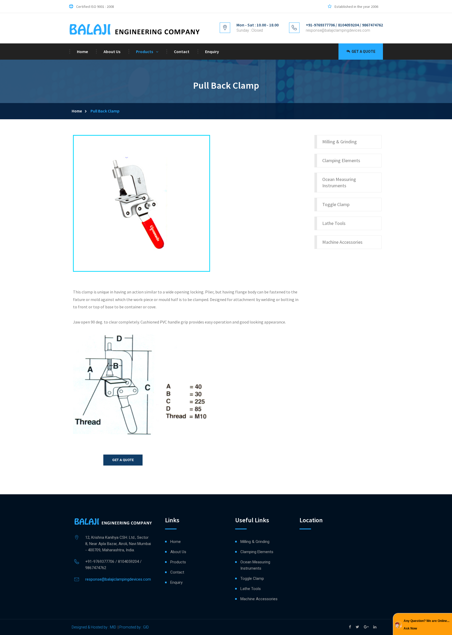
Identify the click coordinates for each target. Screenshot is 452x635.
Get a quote (123, 460)
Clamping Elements (341, 160)
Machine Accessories (342, 242)
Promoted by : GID (134, 627)
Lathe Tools (334, 223)
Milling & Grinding (339, 142)
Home (82, 51)
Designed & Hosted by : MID (94, 627)
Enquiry (212, 51)
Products (144, 51)
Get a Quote (363, 51)
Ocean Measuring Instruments (339, 182)
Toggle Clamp (335, 204)
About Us (112, 51)
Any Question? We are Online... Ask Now (426, 624)
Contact (181, 51)
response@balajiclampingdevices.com (338, 30)
